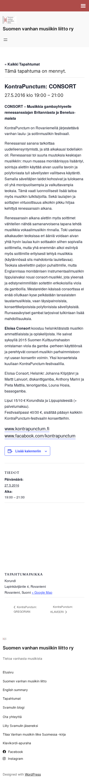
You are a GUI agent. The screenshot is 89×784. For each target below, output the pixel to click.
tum (72, 435)
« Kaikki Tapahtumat (22, 64)
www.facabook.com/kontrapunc (36, 435)
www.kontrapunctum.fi (27, 428)
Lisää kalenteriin (28, 451)
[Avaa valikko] (5, 39)
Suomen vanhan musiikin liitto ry (38, 29)
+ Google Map (42, 592)
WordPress (33, 774)
